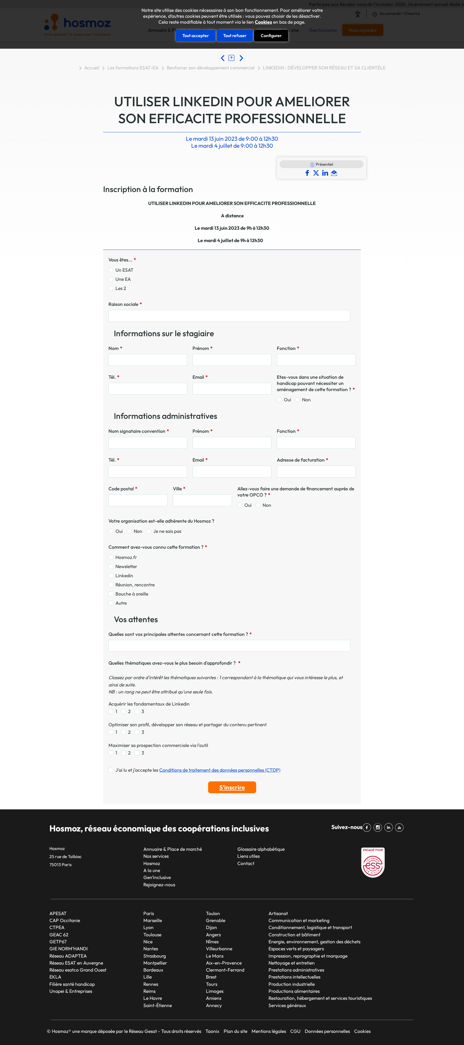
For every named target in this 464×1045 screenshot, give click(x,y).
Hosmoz (151, 863)
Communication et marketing (299, 920)
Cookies (263, 22)
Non (306, 399)
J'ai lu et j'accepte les (197, 770)
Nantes (150, 948)
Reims (149, 991)
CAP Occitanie (64, 920)
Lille (147, 977)
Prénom (203, 348)
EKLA (55, 977)
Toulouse (152, 934)
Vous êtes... (122, 260)
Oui (287, 399)
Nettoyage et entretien (292, 963)
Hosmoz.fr (126, 557)
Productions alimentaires (294, 991)
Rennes (150, 984)
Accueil (91, 68)
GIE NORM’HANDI (68, 948)
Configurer (271, 35)
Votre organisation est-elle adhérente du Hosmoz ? (161, 521)
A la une (151, 870)
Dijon (211, 927)
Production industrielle (292, 984)
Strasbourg (154, 956)
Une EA (123, 279)
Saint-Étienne (157, 1005)
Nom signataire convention (138, 431)
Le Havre (152, 998)
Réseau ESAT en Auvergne (76, 963)
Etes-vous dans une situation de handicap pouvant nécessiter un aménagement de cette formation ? (316, 383)
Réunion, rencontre (135, 585)
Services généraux (287, 1005)
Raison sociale (125, 304)
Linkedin (124, 575)
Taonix (212, 1031)
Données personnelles (327, 1031)
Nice (148, 941)
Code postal (122, 489)
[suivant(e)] (240, 57)
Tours (211, 984)
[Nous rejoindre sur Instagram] (378, 827)
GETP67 (58, 941)
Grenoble (215, 920)
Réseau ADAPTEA (68, 956)
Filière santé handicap (72, 984)
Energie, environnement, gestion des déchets (314, 941)
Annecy (214, 1005)
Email (200, 377)
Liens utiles (248, 856)
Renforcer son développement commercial (211, 68)
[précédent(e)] (224, 57)
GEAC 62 (58, 934)
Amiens (213, 998)
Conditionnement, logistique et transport (310, 927)
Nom (115, 348)
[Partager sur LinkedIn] (326, 172)
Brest (211, 977)
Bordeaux (153, 970)
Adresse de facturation (302, 460)
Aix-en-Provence (224, 963)
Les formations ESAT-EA (132, 68)
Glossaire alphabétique (261, 849)
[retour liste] (233, 57)
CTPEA (56, 927)
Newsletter (126, 566)
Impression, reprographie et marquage (308, 956)
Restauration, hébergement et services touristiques (320, 998)
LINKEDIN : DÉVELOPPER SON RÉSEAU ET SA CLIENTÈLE (324, 68)
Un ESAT (124, 270)
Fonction (288, 348)
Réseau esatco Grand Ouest (77, 970)
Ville (179, 489)
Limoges (214, 991)
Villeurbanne (219, 948)
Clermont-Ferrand (225, 970)
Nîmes (212, 941)
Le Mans (214, 956)
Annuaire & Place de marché (172, 849)
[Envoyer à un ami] (335, 172)
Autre (121, 603)
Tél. (113, 377)
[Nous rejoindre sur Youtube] (400, 827)
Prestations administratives (296, 970)
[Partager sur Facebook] (308, 172)
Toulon (213, 913)
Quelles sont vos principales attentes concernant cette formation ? (180, 634)
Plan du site (235, 1031)
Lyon (148, 927)
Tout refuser (235, 35)
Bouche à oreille (131, 594)
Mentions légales (269, 1031)
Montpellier (155, 963)
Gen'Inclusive (157, 877)
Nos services (156, 856)
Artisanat (278, 913)
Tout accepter (195, 35)
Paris (148, 913)
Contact (245, 863)
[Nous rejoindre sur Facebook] (368, 827)
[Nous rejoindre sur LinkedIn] (389, 827)
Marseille (152, 920)
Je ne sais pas (167, 531)
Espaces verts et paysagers (296, 948)
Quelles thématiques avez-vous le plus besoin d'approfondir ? (174, 663)
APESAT (58, 913)
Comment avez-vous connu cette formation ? (157, 547)
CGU (295, 1031)
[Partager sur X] (317, 172)
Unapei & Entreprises (70, 991)
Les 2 (120, 288)
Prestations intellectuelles (294, 977)
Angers (213, 934)
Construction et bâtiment (294, 934)
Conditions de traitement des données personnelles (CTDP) (219, 770)
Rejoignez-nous (159, 884)
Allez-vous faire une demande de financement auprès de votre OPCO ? (295, 492)
